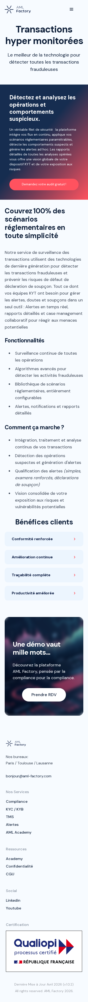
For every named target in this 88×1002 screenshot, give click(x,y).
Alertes (12, 824)
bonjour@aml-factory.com (28, 776)
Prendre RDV (44, 695)
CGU (10, 874)
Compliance (16, 801)
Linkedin (13, 900)
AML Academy (18, 832)
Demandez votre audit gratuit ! (44, 184)
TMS (10, 816)
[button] (72, 9)
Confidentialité (19, 866)
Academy (14, 858)
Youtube (13, 908)
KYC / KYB (14, 809)
